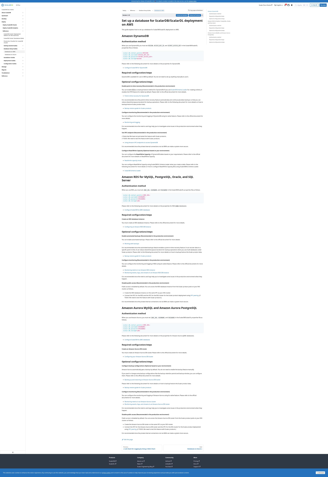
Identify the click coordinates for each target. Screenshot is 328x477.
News (139, 464)
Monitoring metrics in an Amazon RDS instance (140, 270)
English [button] (278, 5)
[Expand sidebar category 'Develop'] (23, 18)
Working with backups (132, 244)
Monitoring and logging (132, 122)
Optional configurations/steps (217, 18)
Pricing (196, 461)
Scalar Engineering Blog (145, 467)
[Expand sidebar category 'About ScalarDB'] (23, 12)
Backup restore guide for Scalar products (138, 108)
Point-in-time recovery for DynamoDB (137, 96)
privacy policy (106, 473)
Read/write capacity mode (133, 160)
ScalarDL (112, 464)
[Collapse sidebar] (13, 452)
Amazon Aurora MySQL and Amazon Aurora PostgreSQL (219, 33)
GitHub (167, 461)
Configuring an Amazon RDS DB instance (138, 227)
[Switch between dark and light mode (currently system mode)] (292, 5)
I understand (320, 473)
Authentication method (215, 13)
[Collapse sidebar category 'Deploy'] (23, 21)
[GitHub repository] (288, 5)
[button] (13, 25)
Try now (323, 5)
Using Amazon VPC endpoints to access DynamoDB (141, 142)
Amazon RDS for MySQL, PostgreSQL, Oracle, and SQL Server (219, 22)
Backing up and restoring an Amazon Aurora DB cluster (142, 380)
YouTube (168, 467)
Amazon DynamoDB (213, 11)
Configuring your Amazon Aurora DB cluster (139, 357)
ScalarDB (112, 461)
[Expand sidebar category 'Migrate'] (23, 69)
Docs (195, 464)
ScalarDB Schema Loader (179, 90)
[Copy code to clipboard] (201, 52)
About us (140, 461)
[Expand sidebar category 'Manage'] (23, 66)
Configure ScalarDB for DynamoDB (136, 68)
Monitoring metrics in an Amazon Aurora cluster (140, 402)
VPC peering (195, 295)
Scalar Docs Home (265, 5)
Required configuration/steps (216, 16)
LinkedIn (168, 464)
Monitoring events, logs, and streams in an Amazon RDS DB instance (147, 273)
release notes (192, 1)
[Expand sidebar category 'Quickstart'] (23, 15)
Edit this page (128, 439)
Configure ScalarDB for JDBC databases (137, 210)
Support (196, 467)
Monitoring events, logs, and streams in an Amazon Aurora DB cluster (147, 404)
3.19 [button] (17, 5)
